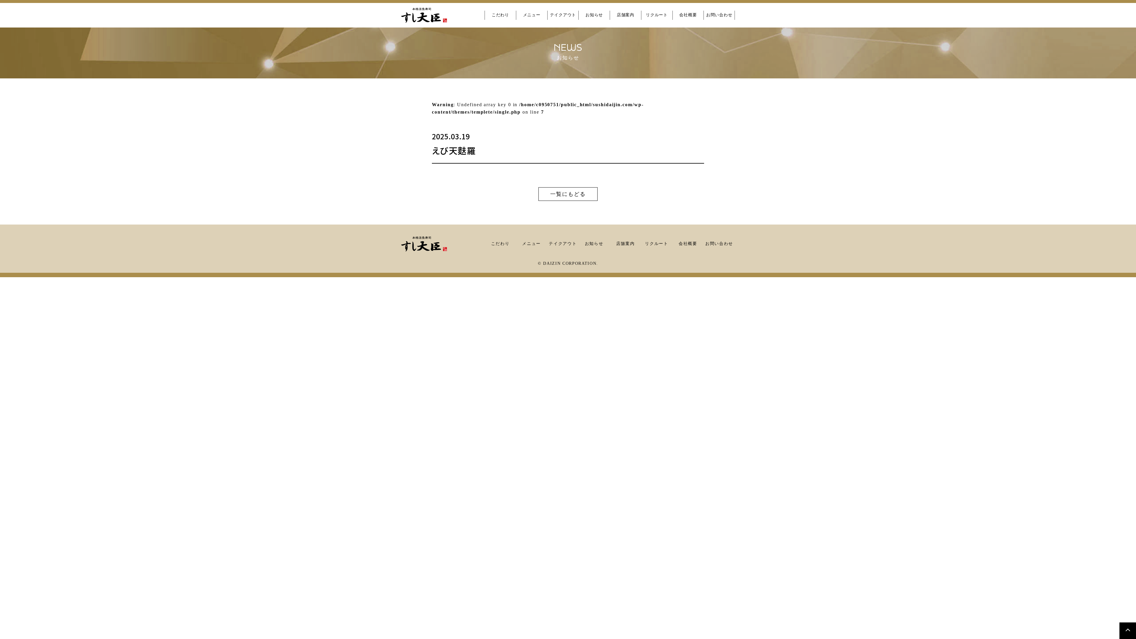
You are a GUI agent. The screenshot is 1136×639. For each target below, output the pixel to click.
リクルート (657, 15)
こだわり (500, 15)
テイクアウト (563, 15)
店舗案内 (625, 15)
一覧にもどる (568, 194)
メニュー (531, 15)
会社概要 (688, 15)
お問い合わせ (719, 15)
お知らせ (594, 15)
